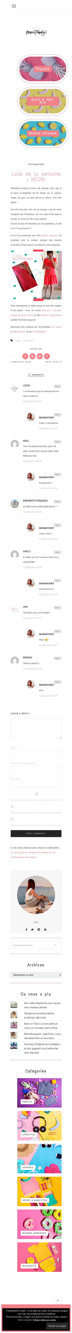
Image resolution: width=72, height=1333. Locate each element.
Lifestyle (28, 1135)
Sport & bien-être (42, 101)
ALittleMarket (39, 331)
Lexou (26, 385)
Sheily (27, 551)
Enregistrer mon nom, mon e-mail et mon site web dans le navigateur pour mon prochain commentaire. (16, 800)
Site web (15, 778)
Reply (57, 386)
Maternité (29, 1266)
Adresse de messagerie (16, 763)
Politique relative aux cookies (44, 1320)
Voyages (43, 68)
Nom (14, 747)
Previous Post (21, 362)
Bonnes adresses (43, 133)
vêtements (28, 340)
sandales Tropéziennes (51, 315)
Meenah (27, 657)
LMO (25, 607)
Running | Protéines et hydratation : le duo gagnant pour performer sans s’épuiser (42, 1048)
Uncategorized (36, 164)
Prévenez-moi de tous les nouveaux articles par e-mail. (40, 825)
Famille (27, 1102)
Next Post (53, 362)
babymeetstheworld (35, 501)
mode (18, 340)
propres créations (49, 235)
